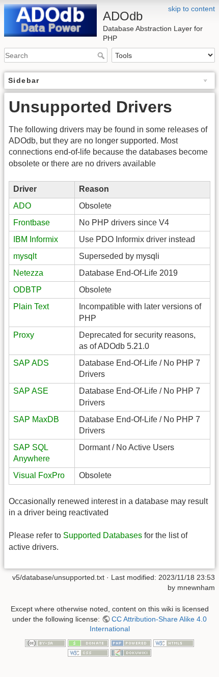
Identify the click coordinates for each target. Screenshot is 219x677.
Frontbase (31, 222)
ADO (22, 205)
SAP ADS (31, 363)
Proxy (23, 335)
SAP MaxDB (36, 419)
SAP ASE (30, 391)
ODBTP (27, 289)
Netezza (28, 273)
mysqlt (25, 256)
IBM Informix (35, 239)
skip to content (191, 9)
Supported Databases (102, 535)
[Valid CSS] (88, 652)
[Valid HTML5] (173, 642)
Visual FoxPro (39, 475)
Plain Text (31, 306)
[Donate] (88, 642)
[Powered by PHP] (131, 642)
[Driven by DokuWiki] (131, 652)
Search (102, 55)
